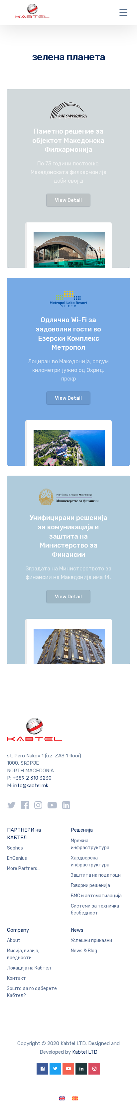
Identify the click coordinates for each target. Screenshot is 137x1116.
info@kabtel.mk (30, 786)
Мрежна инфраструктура (90, 844)
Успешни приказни (91, 940)
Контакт (16, 978)
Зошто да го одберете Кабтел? (32, 992)
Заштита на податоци (96, 875)
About (13, 940)
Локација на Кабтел (29, 968)
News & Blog (84, 951)
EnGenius (17, 858)
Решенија (82, 830)
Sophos (15, 848)
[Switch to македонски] (74, 1098)
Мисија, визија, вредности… (23, 954)
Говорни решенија (90, 885)
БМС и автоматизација (96, 896)
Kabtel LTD (84, 1052)
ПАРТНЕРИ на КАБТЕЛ (24, 834)
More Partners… (23, 868)
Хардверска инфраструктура (90, 861)
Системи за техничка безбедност (95, 909)
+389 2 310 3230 (31, 778)
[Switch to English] (62, 1098)
